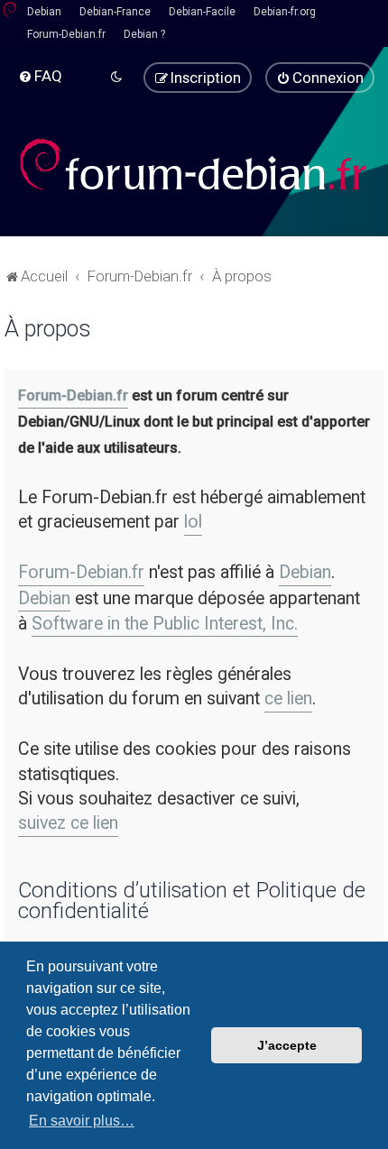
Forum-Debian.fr (66, 34)
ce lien (288, 698)
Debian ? (144, 34)
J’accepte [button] (287, 1045)
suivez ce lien (68, 823)
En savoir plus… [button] (81, 1120)
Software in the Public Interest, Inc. (165, 623)
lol (193, 521)
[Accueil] (194, 164)
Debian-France (115, 11)
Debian (44, 11)
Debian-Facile (202, 11)
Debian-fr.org (285, 11)
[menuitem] (40, 75)
